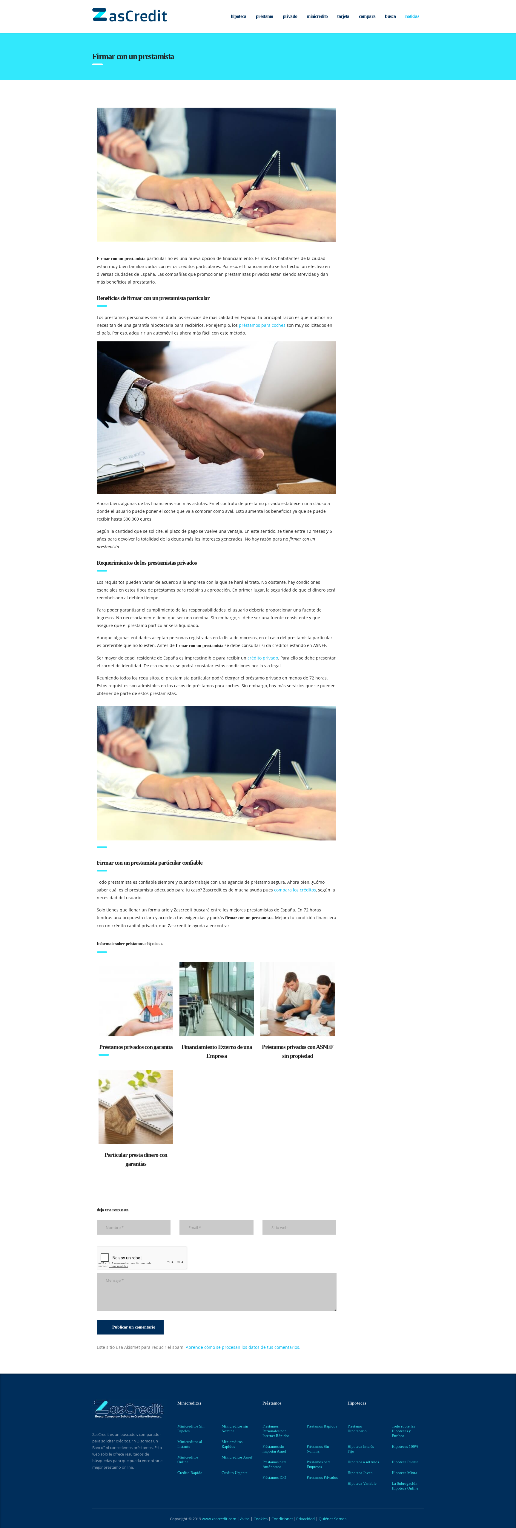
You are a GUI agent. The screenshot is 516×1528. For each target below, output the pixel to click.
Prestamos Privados (322, 1477)
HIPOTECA (238, 16)
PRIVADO (290, 16)
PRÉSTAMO (264, 16)
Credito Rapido (189, 1472)
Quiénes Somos (332, 1518)
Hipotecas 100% (405, 1446)
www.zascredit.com (218, 1518)
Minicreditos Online (187, 1459)
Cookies (261, 1518)
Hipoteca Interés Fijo (361, 1448)
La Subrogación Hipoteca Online (405, 1485)
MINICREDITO (317, 16)
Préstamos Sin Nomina (318, 1448)
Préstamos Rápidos (322, 1426)
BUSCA (390, 16)
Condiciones (282, 1518)
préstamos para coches (262, 325)
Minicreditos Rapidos (232, 1444)
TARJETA (343, 16)
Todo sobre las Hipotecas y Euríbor (403, 1431)
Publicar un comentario (133, 1327)
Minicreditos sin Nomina (235, 1428)
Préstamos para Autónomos (274, 1464)
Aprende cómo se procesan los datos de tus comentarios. (243, 1347)
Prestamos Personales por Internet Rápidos (275, 1431)
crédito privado (263, 658)
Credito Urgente (235, 1472)
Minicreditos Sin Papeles (191, 1428)
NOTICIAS (412, 16)
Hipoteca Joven (360, 1472)
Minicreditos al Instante (189, 1444)
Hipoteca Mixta (404, 1472)
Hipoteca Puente (405, 1462)
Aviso (245, 1518)
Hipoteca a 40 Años (363, 1462)
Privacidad (305, 1518)
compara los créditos (295, 890)
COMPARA (367, 16)
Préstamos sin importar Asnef (274, 1448)
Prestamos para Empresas (319, 1464)
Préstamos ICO (274, 1477)
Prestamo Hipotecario (357, 1428)
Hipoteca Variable (362, 1483)
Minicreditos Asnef (237, 1457)
